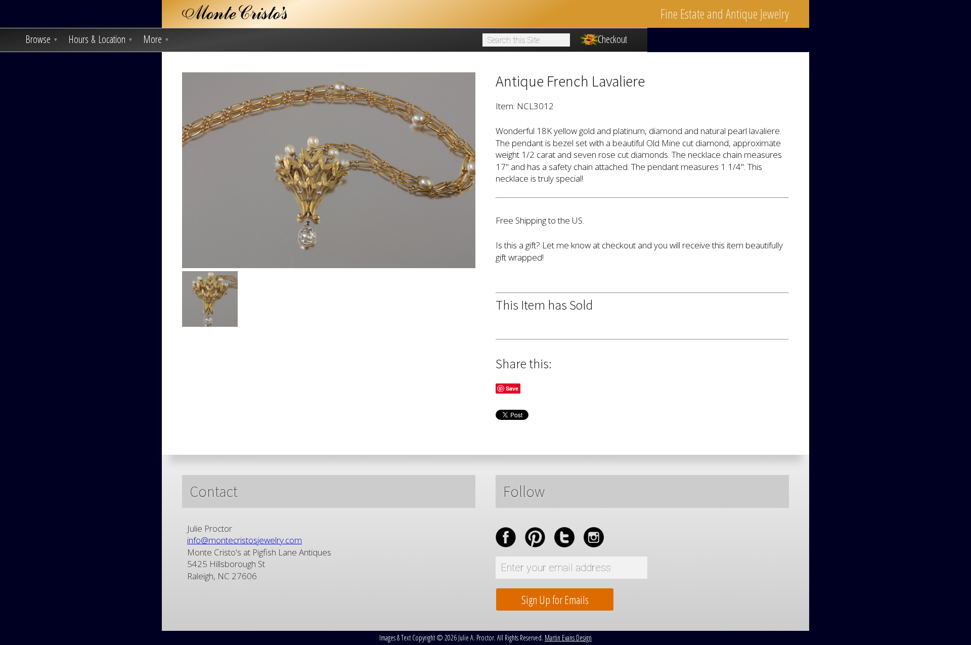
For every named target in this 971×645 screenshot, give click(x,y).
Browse (41, 39)
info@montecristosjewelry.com (244, 540)
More (156, 39)
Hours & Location (100, 39)
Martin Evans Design (568, 637)
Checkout (612, 39)
